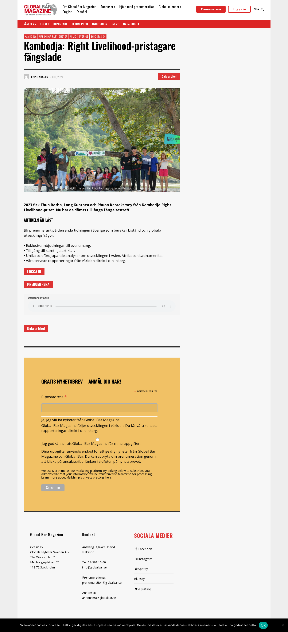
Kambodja (30, 36)
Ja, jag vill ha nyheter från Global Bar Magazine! (80, 419)
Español (82, 11)
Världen (29, 24)
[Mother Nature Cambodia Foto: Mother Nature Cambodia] (102, 140)
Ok (263, 625)
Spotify (143, 569)
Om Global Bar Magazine (79, 6)
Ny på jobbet (131, 24)
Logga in (239, 9)
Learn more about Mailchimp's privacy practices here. (76, 477)
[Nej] (283, 625)
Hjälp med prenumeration (137, 6)
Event (115, 24)
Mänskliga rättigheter (53, 36)
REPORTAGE (60, 24)
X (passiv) (144, 589)
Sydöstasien (98, 36)
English (67, 11)
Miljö (73, 36)
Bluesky (139, 579)
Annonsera (108, 6)
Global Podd (79, 24)
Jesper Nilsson (39, 77)
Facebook (145, 549)
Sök (257, 9)
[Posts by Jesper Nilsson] (26, 76)
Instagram (145, 559)
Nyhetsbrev (99, 24)
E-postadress (54, 396)
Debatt (44, 24)
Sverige (83, 36)
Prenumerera (211, 9)
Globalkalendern (170, 6)
